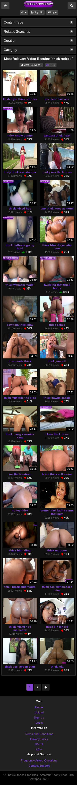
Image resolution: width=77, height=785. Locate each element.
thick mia (57, 666)
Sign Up (38, 12)
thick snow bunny (20, 135)
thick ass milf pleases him (57, 588)
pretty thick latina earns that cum (57, 512)
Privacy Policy (39, 739)
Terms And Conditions (39, 733)
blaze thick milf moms (57, 474)
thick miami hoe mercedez (20, 628)
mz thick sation (20, 474)
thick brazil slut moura (20, 586)
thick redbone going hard (20, 246)
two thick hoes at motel (57, 208)
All (47, 65)
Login (53, 12)
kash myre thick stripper (20, 99)
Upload (39, 712)
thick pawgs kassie (57, 397)
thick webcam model (20, 284)
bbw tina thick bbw (20, 324)
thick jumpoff (57, 361)
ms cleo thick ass (57, 99)
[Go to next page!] (46, 687)
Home (39, 707)
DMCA (39, 744)
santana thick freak (57, 135)
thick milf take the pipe (20, 397)
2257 (39, 749)
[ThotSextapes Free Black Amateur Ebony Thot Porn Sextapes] (38, 5)
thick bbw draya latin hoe (57, 246)
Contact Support (39, 765)
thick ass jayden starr (20, 666)
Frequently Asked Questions (39, 760)
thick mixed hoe (20, 208)
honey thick (20, 510)
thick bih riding (20, 550)
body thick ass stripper (20, 172)
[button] (24, 12)
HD (53, 65)
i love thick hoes (57, 434)
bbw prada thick (20, 361)
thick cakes (57, 324)
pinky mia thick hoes (57, 172)
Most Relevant (33, 64)
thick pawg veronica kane (20, 435)
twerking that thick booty (57, 286)
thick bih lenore (57, 626)
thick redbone (57, 550)
